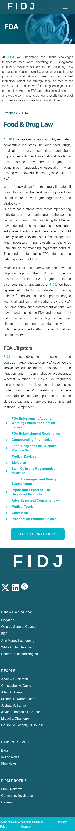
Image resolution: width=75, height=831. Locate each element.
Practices (10, 113)
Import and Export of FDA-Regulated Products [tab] (31, 491)
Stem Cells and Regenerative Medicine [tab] (33, 470)
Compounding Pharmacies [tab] (32, 439)
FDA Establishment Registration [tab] (36, 433)
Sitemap (26, 826)
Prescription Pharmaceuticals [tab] (34, 518)
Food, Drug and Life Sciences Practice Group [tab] (34, 447)
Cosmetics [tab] (20, 512)
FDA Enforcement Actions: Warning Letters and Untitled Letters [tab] (33, 422)
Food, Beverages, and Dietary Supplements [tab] (34, 481)
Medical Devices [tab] (24, 456)
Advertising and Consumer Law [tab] (36, 500)
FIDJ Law (14, 821)
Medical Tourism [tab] (24, 506)
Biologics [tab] (19, 462)
